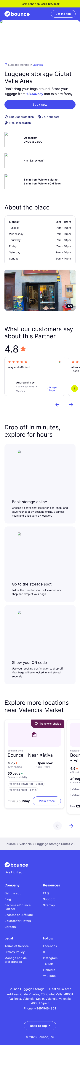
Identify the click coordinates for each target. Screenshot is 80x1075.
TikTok (48, 964)
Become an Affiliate (18, 915)
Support (49, 899)
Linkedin (49, 970)
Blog (7, 899)
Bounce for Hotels (17, 921)
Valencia (38, 64)
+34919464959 (45, 1008)
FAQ (46, 893)
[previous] (57, 404)
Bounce (10, 844)
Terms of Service (16, 946)
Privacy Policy (14, 952)
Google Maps (53, 389)
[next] (71, 404)
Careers (10, 927)
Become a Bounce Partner (17, 907)
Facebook (50, 946)
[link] (63, 14)
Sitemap (49, 905)
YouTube (49, 976)
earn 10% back (50, 3)
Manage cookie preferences (15, 960)
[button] (40, 104)
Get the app (12, 893)
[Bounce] (17, 14)
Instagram (50, 958)
